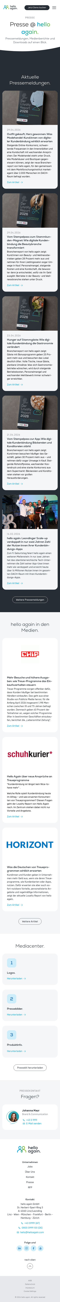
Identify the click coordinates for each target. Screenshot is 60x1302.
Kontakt (30, 1177)
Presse (30, 1182)
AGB (30, 1280)
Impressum (30, 1288)
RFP (30, 1187)
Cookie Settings (30, 1291)
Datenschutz (30, 1284)
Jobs (30, 1167)
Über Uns (30, 1172)
